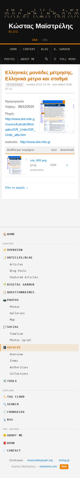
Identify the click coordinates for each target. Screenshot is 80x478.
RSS (8, 419)
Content (29, 49)
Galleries (17, 313)
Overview (13, 249)
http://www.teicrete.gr (35, 142)
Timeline (16, 333)
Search (11, 404)
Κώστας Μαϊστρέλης (41, 26)
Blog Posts (18, 270)
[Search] (46, 58)
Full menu (65, 59)
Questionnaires (18, 292)
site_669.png (38, 160)
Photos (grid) (20, 340)
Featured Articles (24, 277)
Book (9, 443)
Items (14, 360)
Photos (9, 59)
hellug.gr (64, 460)
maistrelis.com (48, 466)
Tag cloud (14, 396)
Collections (19, 373)
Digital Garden (18, 284)
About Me (28, 59)
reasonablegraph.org (40, 460)
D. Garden (62, 49)
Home (13, 49)
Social (11, 327)
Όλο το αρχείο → (17, 187)
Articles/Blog (18, 257)
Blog (44, 49)
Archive (12, 347)
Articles (16, 264)
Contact (12, 450)
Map (12, 319)
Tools (10, 381)
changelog (14, 412)
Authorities (19, 367)
